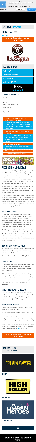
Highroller (6, 397)
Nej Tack (20, 9)
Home (9, 27)
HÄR (19, 328)
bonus (6, 280)
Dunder (4, 374)
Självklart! (31, 9)
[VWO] (8, 9)
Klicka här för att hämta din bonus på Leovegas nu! (18, 39)
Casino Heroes (7, 421)
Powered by (3, 9)
